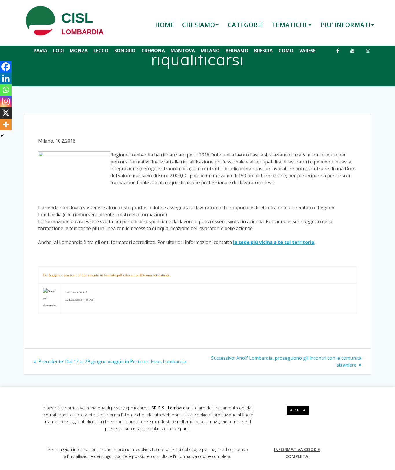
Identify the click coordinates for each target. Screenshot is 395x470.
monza (79, 50)
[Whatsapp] (6, 90)
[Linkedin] (6, 78)
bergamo (237, 50)
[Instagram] (6, 101)
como (286, 50)
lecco (100, 50)
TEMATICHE (290, 25)
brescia (263, 50)
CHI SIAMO (198, 25)
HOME (164, 25)
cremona (153, 50)
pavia (40, 50)
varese (307, 50)
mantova (183, 50)
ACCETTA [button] (297, 410)
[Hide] (2, 135)
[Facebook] (6, 66)
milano (210, 50)
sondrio (125, 50)
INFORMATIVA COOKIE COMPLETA (297, 452)
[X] (6, 113)
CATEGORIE (246, 25)
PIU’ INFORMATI (346, 25)
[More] (6, 124)
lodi (58, 50)
